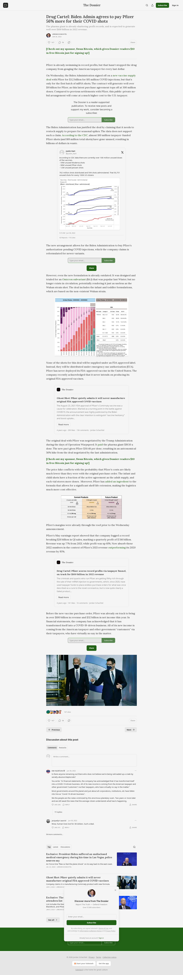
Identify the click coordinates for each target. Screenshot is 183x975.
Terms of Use (103, 928)
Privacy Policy (110, 931)
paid (100, 444)
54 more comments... (54, 834)
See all (51, 920)
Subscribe (162, 5)
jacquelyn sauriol (59, 820)
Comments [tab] (52, 748)
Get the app (104, 963)
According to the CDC (75, 135)
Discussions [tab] (65, 847)
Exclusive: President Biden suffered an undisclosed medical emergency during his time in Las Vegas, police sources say (79, 857)
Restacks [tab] (62, 748)
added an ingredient (117, 481)
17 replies (58, 812)
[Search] (146, 5)
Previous (56, 729)
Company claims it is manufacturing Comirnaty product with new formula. (78, 884)
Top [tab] (49, 847)
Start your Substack (84, 963)
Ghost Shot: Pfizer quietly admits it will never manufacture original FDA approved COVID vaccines (77, 879)
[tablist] (57, 747)
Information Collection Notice (91, 931)
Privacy (91, 957)
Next (129, 729)
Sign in (175, 5)
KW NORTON (57, 770)
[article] (91, 862)
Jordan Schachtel (59, 34)
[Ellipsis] (136, 771)
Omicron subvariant (74, 279)
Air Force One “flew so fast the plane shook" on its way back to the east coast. (79, 864)
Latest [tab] (55, 847)
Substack (79, 970)
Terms (98, 957)
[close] (115, 890)
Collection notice (109, 957)
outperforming (117, 547)
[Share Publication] (152, 5)
